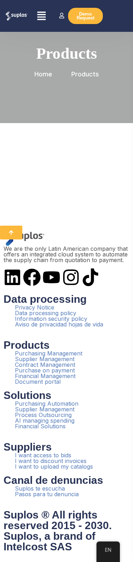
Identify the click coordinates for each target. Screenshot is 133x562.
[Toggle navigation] (42, 16)
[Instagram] (71, 277)
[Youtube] (51, 277)
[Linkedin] (12, 277)
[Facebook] (32, 277)
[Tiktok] (90, 277)
